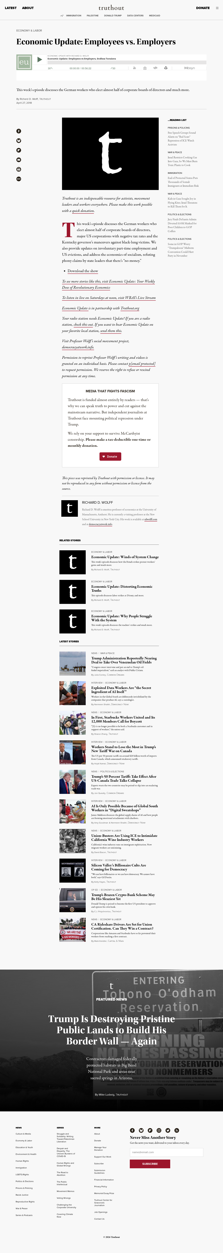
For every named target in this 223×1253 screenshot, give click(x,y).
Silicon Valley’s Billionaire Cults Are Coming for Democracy (118, 867)
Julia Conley (100, 674)
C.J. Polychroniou (102, 911)
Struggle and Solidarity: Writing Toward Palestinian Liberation (65, 1137)
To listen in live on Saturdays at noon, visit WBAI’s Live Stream (109, 298)
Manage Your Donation (100, 1148)
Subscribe (99, 1163)
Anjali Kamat (100, 763)
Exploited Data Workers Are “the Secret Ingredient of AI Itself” (121, 690)
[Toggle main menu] (216, 8)
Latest (11, 7)
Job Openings (100, 1212)
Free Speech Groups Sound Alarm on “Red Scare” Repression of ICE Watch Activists (182, 138)
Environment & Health (26, 1154)
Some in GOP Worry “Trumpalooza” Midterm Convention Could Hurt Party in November (181, 250)
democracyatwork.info (100, 524)
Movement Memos (65, 1191)
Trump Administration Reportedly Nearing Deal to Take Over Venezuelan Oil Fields (124, 660)
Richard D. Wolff (29, 99)
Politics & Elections (112, 771)
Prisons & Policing (24, 1188)
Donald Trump (113, 15)
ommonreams (115, 675)
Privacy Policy (100, 1186)
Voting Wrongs (64, 1197)
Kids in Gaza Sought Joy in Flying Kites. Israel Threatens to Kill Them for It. (182, 203)
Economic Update (75, 308)
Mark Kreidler (100, 940)
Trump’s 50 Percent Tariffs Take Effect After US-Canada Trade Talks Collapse (123, 778)
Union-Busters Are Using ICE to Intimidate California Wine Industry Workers (124, 837)
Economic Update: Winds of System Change (125, 557)
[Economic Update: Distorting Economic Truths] (72, 592)
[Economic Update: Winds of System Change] (72, 562)
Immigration (73, 15)
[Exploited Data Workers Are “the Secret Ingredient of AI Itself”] (72, 693)
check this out (83, 324)
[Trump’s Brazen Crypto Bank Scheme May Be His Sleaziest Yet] (72, 900)
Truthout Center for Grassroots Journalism (103, 1203)
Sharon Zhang (100, 733)
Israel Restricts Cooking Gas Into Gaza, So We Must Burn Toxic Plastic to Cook (182, 161)
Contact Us (99, 1218)
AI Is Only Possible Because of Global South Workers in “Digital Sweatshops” (124, 808)
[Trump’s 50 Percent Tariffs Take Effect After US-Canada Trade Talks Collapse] (72, 782)
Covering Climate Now (65, 1215)
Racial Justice (22, 1194)
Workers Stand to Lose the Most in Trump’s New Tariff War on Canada (123, 749)
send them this (110, 331)
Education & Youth (24, 1147)
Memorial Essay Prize (104, 1193)
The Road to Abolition (62, 1173)
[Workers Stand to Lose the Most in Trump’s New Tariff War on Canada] (72, 752)
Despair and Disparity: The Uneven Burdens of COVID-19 (66, 1152)
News (94, 653)
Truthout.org (130, 308)
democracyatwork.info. (78, 347)
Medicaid (154, 15)
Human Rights (22, 1160)
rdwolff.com (150, 519)
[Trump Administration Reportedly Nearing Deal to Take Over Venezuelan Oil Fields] (72, 664)
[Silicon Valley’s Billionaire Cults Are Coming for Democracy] (72, 871)
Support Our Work (102, 1156)
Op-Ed (94, 889)
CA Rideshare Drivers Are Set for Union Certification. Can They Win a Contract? (122, 926)
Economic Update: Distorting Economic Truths (121, 588)
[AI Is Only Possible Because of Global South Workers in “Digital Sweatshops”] (72, 811)
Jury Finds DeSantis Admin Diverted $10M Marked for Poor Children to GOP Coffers (182, 225)
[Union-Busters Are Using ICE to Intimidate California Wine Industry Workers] (72, 841)
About (28, 7)
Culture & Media (23, 1133)
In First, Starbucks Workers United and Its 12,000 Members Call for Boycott (123, 719)
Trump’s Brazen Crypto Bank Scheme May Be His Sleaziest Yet (123, 897)
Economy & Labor (29, 30)
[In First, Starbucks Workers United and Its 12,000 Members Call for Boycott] (72, 723)
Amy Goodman (101, 822)
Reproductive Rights (25, 1201)
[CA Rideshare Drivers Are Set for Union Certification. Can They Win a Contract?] (72, 930)
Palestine (93, 15)
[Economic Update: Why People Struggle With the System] (72, 621)
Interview (96, 682)
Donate (203, 7)
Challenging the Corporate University (66, 1206)
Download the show (83, 271)
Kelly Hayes (99, 881)
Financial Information (104, 1179)
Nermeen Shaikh (102, 704)
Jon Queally (99, 793)
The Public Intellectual (62, 1183)
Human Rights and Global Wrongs (65, 1164)
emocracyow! (120, 704)
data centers (135, 15)
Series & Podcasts (24, 1215)
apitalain (116, 941)
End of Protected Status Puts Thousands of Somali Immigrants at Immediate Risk (183, 182)
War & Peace (107, 653)
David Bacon (100, 852)
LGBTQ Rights (22, 1174)
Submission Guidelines (99, 1171)
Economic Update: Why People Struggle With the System (121, 618)
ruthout (45, 99)
